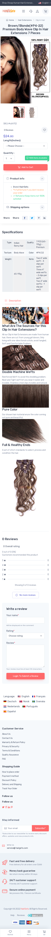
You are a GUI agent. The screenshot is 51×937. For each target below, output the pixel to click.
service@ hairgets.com (17, 848)
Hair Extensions (25, 20)
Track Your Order (9, 788)
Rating (10, 631)
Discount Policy (9, 780)
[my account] (37, 11)
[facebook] (6, 807)
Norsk (26, 701)
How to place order (10, 772)
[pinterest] (12, 807)
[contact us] (31, 11)
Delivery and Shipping (12, 784)
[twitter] (3, 807)
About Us (6, 734)
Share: (6, 218)
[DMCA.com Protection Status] (35, 915)
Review (10, 643)
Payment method (10, 776)
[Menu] (23, 11)
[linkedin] (9, 807)
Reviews (21, 915)
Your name (12, 615)
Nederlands (14, 706)
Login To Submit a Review (25, 676)
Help (12, 915)
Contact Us (7, 738)
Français (40, 696)
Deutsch (12, 701)
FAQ (4, 759)
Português (32, 706)
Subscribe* (40, 828)
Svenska (40, 701)
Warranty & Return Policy (13, 742)
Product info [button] (17, 178)
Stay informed (10, 820)
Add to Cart (27, 167)
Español (12, 711)
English (25, 696)
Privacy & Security (10, 746)
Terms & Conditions (11, 750)
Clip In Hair (40, 20)
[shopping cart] (45, 11)
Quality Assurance (10, 755)
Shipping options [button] (19, 207)
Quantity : (8, 153)
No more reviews (27, 595)
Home (11, 20)
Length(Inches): (12, 140)
